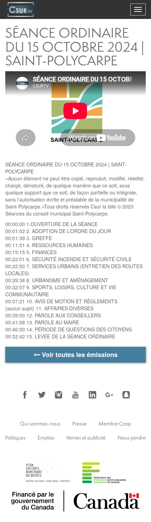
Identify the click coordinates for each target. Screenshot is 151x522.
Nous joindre (132, 437)
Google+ (109, 395)
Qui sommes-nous (40, 423)
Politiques (15, 437)
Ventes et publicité (86, 437)
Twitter (42, 395)
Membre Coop (115, 423)
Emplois (46, 437)
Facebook (25, 395)
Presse (79, 423)
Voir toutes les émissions (79, 354)
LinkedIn (92, 395)
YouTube (75, 395)
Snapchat (126, 395)
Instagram (58, 395)
